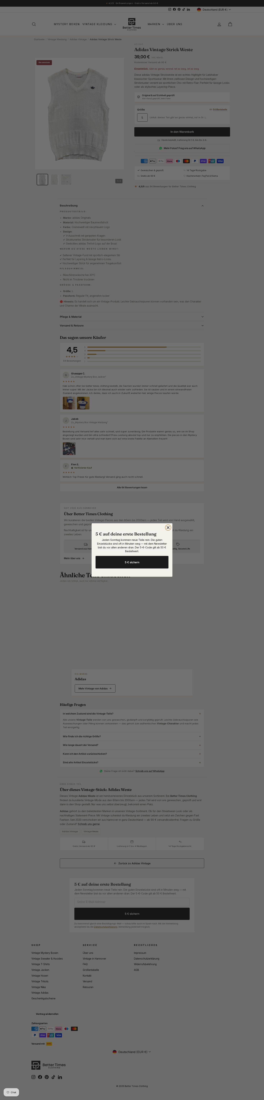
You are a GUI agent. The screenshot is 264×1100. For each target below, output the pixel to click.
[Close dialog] (168, 527)
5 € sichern (132, 562)
